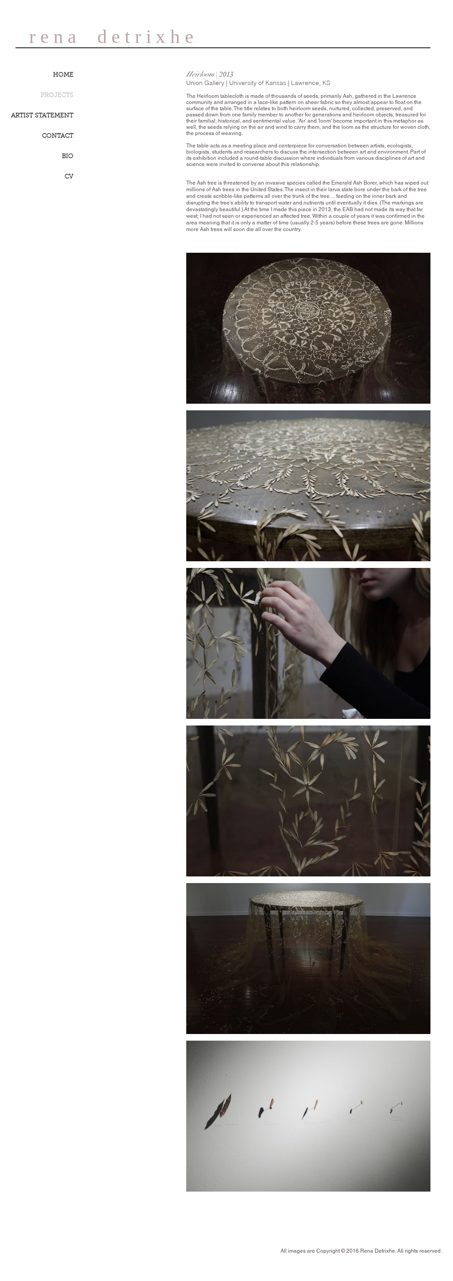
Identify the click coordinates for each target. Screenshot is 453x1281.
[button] (308, 328)
